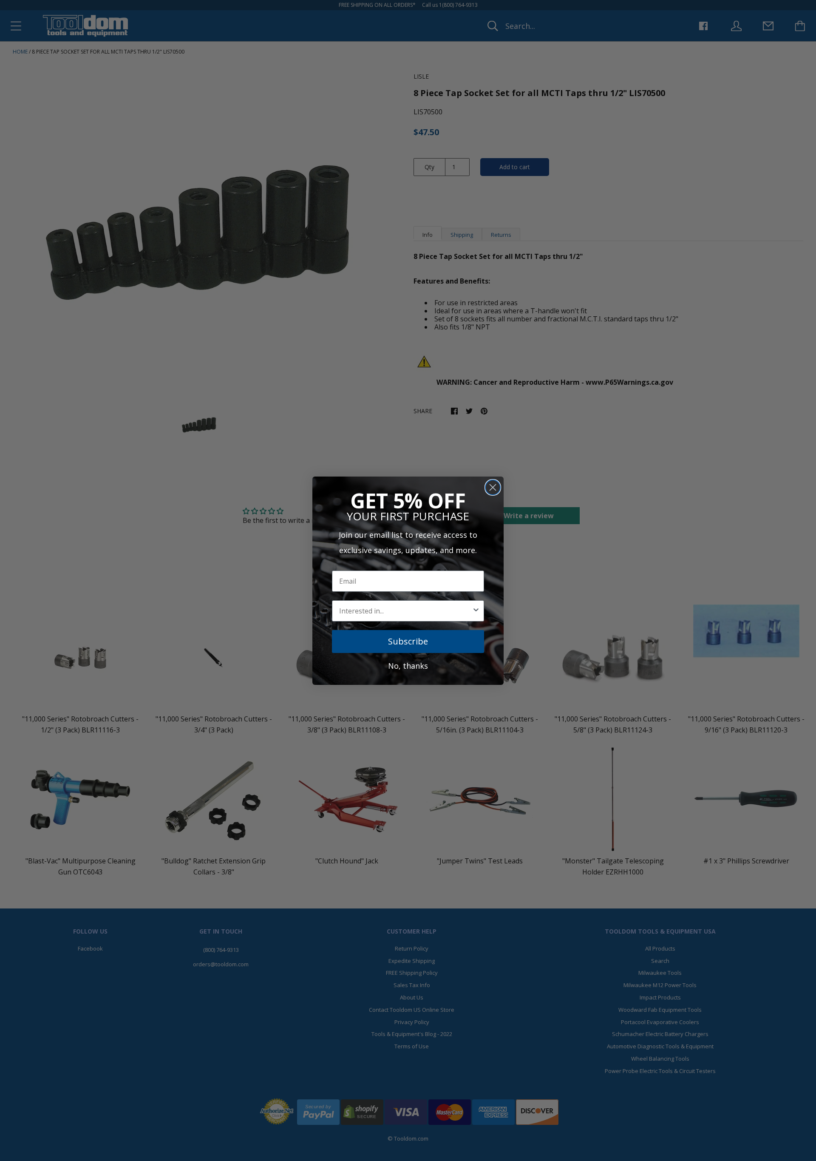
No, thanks (408, 666)
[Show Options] (476, 611)
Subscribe (408, 641)
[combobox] (405, 611)
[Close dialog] (492, 487)
